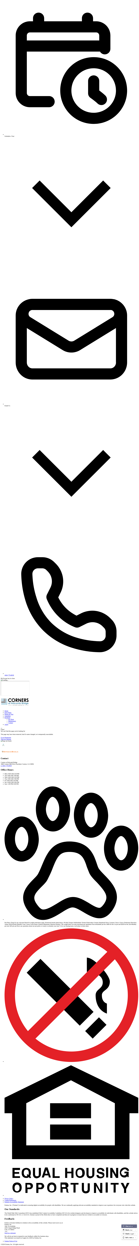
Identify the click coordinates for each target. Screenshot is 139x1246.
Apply (6, 724)
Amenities (8, 716)
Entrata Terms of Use (11, 1241)
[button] (71, 919)
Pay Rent (11, 719)
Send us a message (10, 1233)
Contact (10, 723)
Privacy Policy (9, 1198)
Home (6, 711)
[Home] (15, 708)
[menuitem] (71, 711)
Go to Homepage (6, 737)
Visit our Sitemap (6, 739)
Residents (7, 718)
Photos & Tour (9, 714)
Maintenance (12, 721)
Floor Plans (8, 712)
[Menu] (1, 728)
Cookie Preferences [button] (10, 1200)
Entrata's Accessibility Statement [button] (14, 1202)
